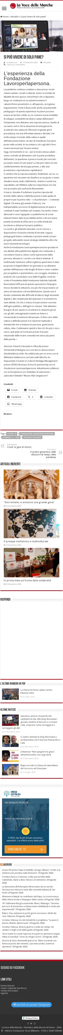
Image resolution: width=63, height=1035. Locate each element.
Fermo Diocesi (7, 985)
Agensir (7, 865)
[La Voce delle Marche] (31, 6)
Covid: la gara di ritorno (19, 446)
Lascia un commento (16, 65)
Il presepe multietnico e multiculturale (26, 541)
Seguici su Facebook (13, 968)
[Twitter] (31, 1023)
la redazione (11, 62)
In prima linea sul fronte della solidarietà (27, 580)
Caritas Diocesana (9, 990)
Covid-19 (12, 434)
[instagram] (34, 1023)
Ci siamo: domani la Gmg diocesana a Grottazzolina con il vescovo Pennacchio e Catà (40, 740)
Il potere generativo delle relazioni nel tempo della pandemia (43, 453)
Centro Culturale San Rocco (14, 988)
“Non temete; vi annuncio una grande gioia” (29, 502)
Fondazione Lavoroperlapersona (37, 434)
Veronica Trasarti (32, 437)
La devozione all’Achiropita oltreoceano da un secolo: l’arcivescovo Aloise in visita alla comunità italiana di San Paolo (28, 889)
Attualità (14, 16)
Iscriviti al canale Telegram (33, 1004)
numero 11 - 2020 (11, 437)
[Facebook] (28, 1023)
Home (5, 16)
